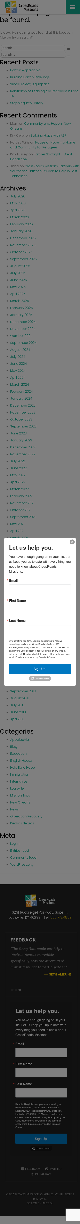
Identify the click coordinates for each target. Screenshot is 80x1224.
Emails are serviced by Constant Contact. (36, 657)
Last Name (17, 620)
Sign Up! (40, 668)
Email (13, 580)
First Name (17, 600)
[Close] (72, 541)
